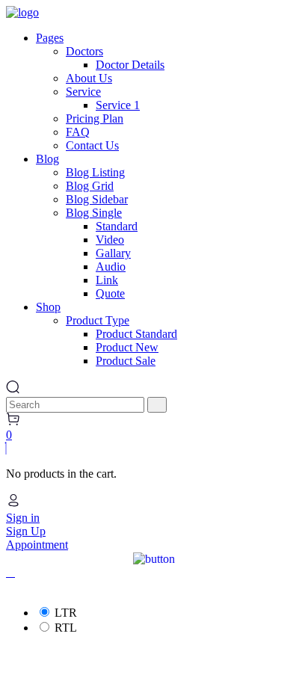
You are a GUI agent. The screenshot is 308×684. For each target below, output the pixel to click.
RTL (66, 627)
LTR (66, 612)
